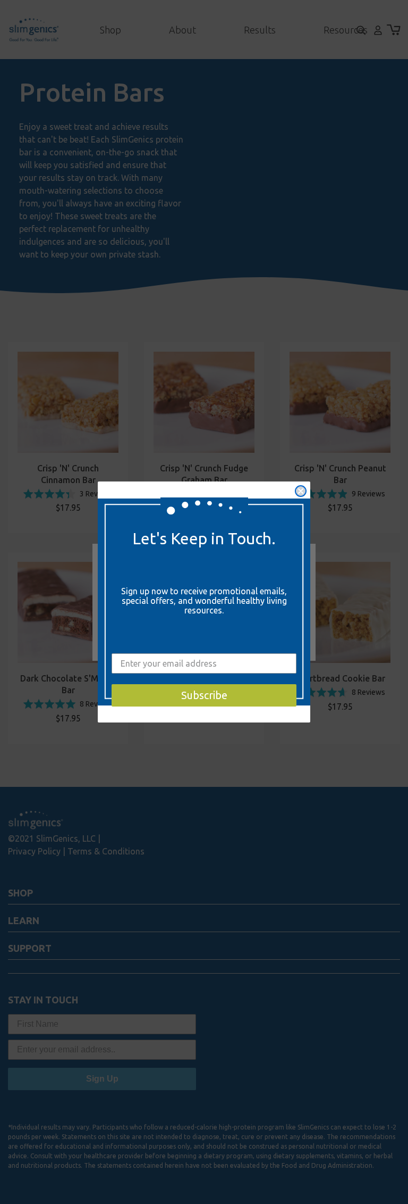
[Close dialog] (300, 491)
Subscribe (204, 695)
